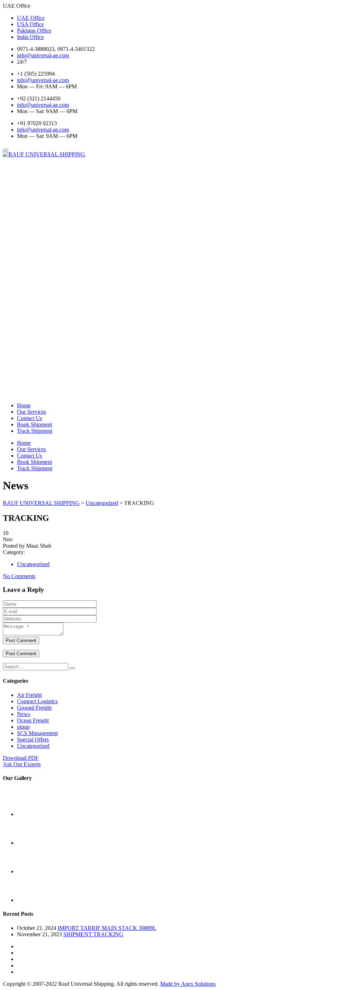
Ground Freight (34, 708)
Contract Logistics (37, 701)
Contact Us (29, 418)
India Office (30, 37)
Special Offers (33, 739)
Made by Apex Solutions (188, 984)
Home (24, 405)
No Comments (19, 576)
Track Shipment (34, 431)
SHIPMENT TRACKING (93, 934)
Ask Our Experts (22, 764)
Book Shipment (34, 424)
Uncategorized (33, 564)
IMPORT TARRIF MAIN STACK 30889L (107, 928)
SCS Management (37, 733)
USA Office (30, 24)
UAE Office (31, 18)
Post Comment (21, 640)
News (23, 714)
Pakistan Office (34, 31)
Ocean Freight (33, 720)
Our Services (31, 412)
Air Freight (29, 695)
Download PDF (21, 758)
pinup (23, 727)
